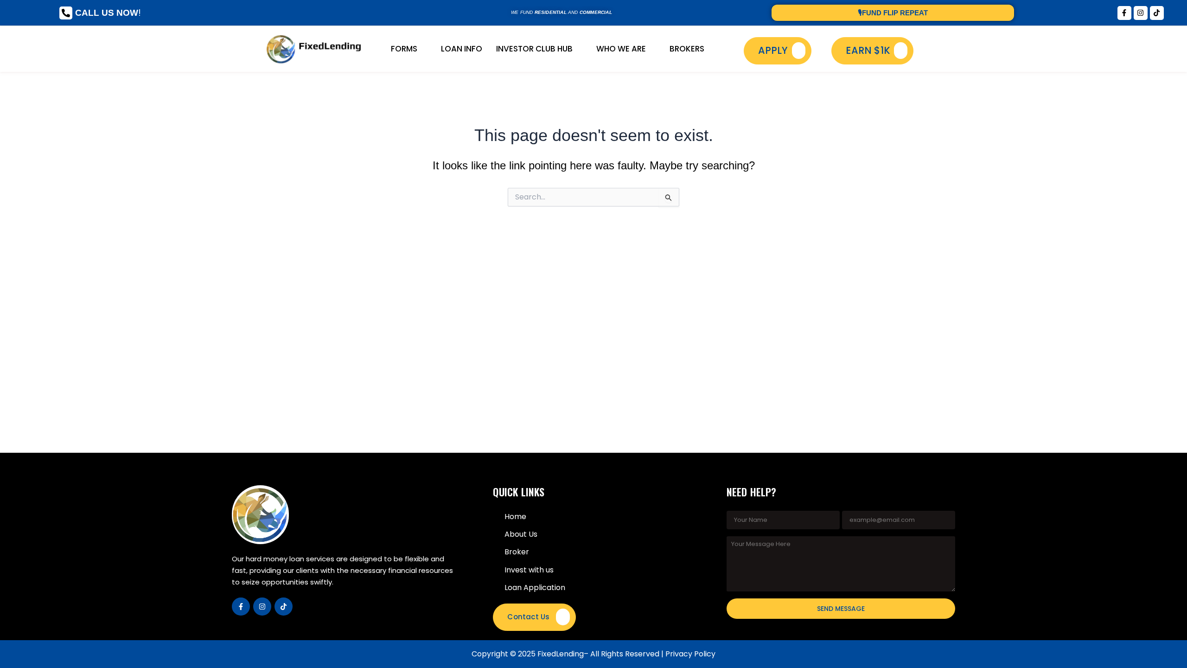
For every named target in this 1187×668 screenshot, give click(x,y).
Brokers (687, 48)
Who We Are (621, 48)
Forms (404, 48)
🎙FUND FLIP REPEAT (893, 13)
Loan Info (461, 48)
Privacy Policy (690, 654)
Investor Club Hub (534, 48)
